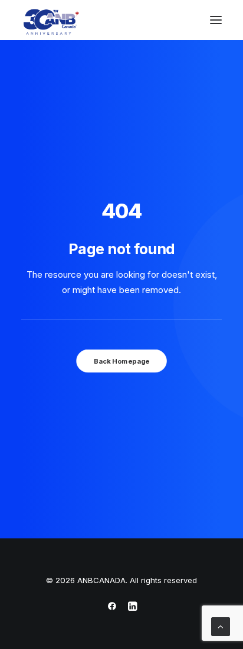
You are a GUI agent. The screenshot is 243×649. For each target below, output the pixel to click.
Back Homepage (121, 361)
